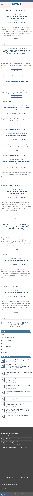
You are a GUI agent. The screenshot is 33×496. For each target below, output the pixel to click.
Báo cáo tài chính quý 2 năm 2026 (15, 398)
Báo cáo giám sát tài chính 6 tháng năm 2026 (18, 360)
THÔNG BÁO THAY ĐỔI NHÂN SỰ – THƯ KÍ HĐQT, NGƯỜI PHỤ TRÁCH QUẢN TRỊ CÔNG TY (18, 410)
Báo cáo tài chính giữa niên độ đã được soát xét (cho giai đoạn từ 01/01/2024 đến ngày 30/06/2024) (16, 227)
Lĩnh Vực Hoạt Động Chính (8, 337)
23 (18, 325)
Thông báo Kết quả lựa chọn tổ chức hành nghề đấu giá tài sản (18, 379)
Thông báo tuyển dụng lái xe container (16, 260)
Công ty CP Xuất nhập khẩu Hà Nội (10, 439)
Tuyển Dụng (20, 14)
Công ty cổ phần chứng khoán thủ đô (11, 445)
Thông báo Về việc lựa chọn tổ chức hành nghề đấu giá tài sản (18, 386)
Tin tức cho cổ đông (6, 346)
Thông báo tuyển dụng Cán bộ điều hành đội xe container (16, 17)
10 (11, 325)
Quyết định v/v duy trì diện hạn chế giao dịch (16, 162)
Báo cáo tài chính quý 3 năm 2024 (16, 82)
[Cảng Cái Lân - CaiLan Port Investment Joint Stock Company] (16, 5)
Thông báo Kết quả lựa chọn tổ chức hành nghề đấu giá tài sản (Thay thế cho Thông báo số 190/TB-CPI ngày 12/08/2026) (18, 366)
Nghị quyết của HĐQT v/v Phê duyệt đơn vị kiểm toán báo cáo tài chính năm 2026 (18, 403)
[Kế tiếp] (22, 325)
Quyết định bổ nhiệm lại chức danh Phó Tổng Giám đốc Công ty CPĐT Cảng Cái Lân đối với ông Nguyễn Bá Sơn (16, 52)
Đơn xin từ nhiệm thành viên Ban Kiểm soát (16, 108)
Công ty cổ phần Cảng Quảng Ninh (10, 442)
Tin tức (17, 48)
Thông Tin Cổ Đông (10, 48)
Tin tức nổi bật (13, 14)
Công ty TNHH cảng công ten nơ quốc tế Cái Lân (14, 447)
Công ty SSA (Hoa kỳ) (7, 436)
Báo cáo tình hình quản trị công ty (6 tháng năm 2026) (18, 392)
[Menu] (2, 5)
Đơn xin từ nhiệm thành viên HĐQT (16, 135)
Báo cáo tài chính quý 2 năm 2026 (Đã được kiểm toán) (19, 373)
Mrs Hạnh (24, 10)
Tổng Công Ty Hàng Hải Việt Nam (10, 433)
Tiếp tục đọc (16, 38)
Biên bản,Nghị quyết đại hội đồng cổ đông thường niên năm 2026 (17, 416)
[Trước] (2, 323)
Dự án (2, 334)
